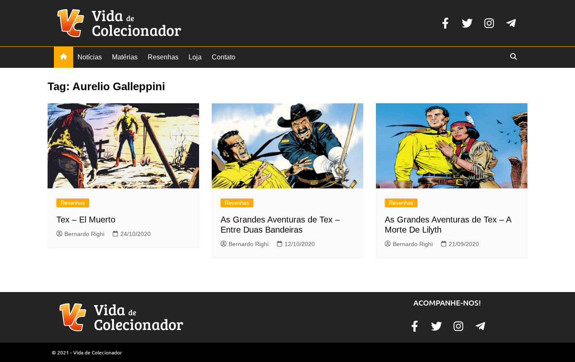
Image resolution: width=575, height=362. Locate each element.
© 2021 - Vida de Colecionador (87, 352)
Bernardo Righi (84, 234)
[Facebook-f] (445, 23)
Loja (195, 57)
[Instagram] (489, 23)
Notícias (89, 57)
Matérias (125, 57)
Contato (223, 57)
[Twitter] (467, 23)
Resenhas (163, 57)
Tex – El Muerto (85, 219)
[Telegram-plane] (511, 23)
